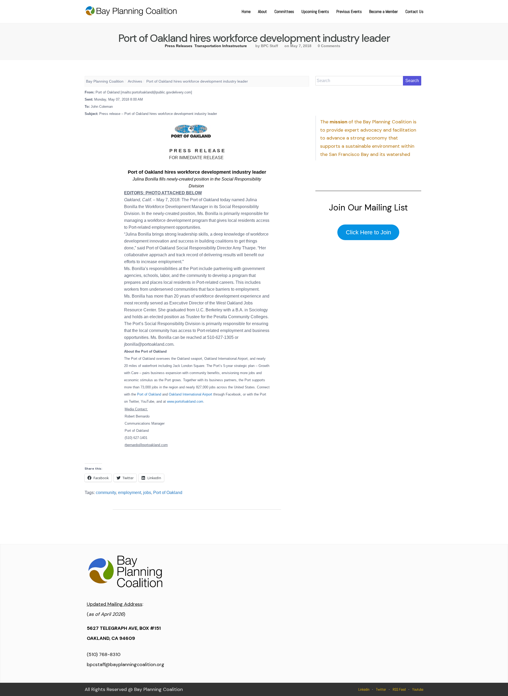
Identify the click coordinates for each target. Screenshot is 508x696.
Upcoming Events (315, 11)
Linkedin (363, 689)
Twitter (381, 689)
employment (129, 492)
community (106, 492)
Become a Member (383, 11)
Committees (284, 11)
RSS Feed (399, 689)
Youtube (417, 689)
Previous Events (349, 11)
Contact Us (414, 11)
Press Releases (178, 46)
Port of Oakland (167, 492)
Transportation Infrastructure (220, 46)
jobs (147, 492)
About (262, 11)
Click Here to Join (368, 232)
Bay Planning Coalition (105, 81)
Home (246, 11)
